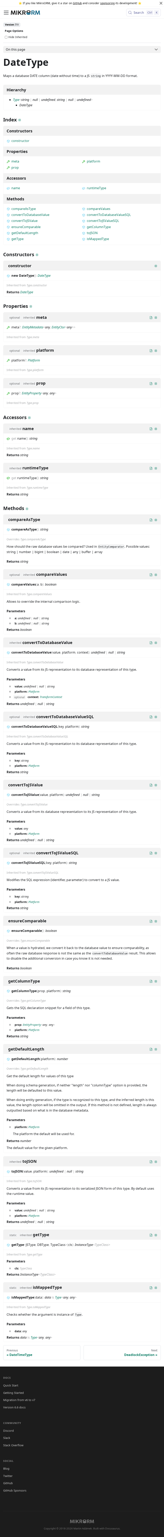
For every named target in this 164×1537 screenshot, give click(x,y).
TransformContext (51, 697)
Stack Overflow (13, 1445)
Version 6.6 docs (14, 1407)
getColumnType (99, 227)
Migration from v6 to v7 (19, 1400)
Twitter (8, 1476)
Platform (34, 360)
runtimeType (96, 188)
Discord (8, 1431)
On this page (15, 49)
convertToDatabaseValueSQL (109, 215)
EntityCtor (58, 327)
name (15, 188)
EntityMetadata (32, 327)
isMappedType (98, 239)
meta (15, 161)
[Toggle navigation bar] (6, 13)
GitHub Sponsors (14, 1490)
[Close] (161, 3)
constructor (20, 141)
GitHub (77, 3)
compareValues (98, 209)
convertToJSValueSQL (103, 221)
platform (93, 161)
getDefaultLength (24, 233)
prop (15, 167)
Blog (6, 1468)
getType (17, 239)
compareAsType (23, 209)
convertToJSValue (24, 221)
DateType (44, 275)
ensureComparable (26, 227)
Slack (6, 1438)
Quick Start (10, 1385)
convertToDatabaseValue (30, 215)
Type (16, 99)
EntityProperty (31, 393)
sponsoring (107, 3)
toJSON (92, 233)
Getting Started (13, 1393)
